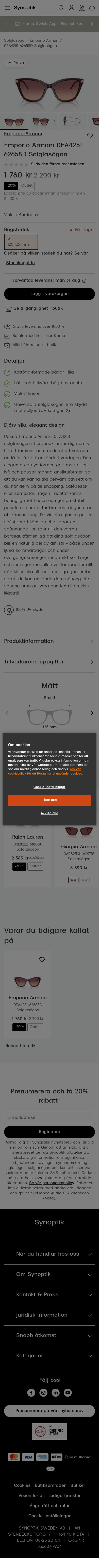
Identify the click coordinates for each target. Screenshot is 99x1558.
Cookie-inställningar (49, 787)
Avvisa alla (49, 813)
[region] (50, 779)
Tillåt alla (49, 800)
